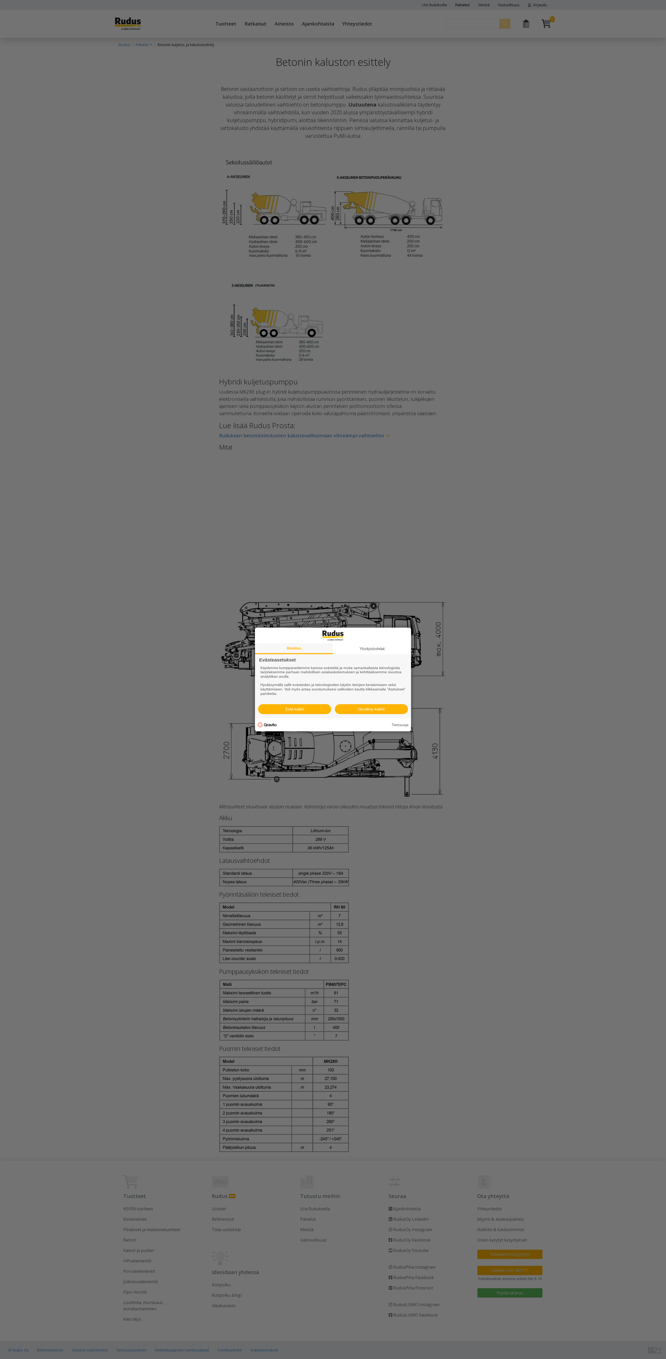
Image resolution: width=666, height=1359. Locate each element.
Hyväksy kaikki (371, 709)
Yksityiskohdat (372, 648)
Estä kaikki (294, 709)
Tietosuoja (400, 725)
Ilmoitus (294, 648)
